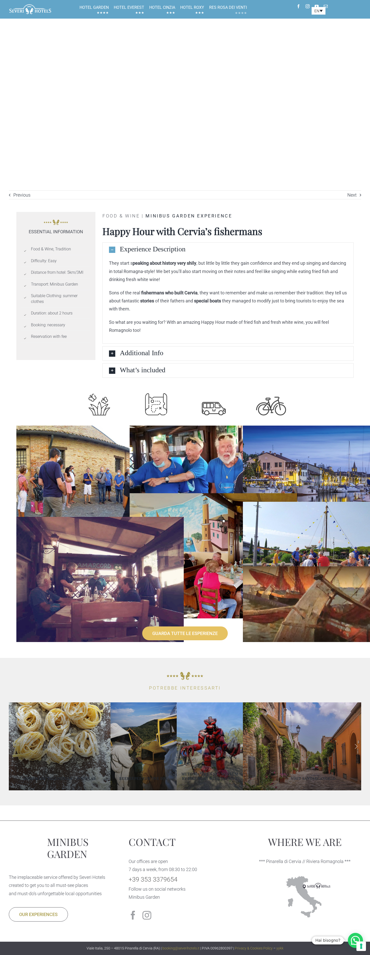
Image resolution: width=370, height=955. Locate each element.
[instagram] (308, 6)
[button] (228, 250)
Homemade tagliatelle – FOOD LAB (59, 778)
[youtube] (317, 6)
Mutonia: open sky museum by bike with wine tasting (209, 776)
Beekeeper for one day (143, 778)
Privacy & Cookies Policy (254, 948)
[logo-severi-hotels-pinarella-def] (30, 5)
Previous (21, 195)
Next (352, 195)
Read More (63, 789)
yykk (279, 948)
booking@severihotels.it (181, 948)
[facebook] (299, 6)
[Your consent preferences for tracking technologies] (361, 946)
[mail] (326, 6)
